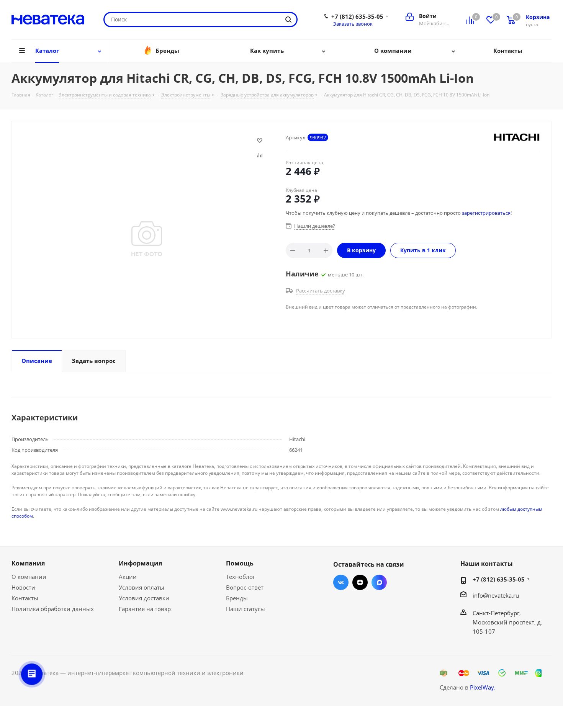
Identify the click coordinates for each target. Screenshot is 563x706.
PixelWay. (483, 687)
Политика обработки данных (52, 609)
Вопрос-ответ (244, 587)
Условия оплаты (141, 587)
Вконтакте (341, 582)
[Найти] (288, 19)
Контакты (24, 598)
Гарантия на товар (145, 609)
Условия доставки (144, 598)
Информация (140, 563)
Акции (128, 576)
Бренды (237, 598)
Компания (28, 563)
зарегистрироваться (486, 212)
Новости (23, 587)
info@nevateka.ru (496, 595)
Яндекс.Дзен (360, 582)
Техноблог (240, 576)
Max (379, 582)
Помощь (240, 563)
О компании (28, 576)
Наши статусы (245, 609)
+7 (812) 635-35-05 (357, 16)
